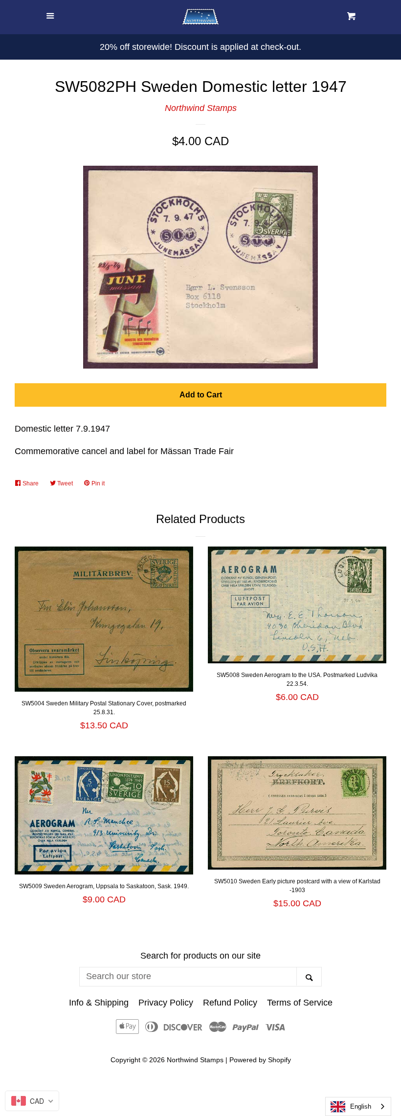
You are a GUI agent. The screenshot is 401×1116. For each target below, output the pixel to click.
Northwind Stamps (201, 108)
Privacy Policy (165, 1002)
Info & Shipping (99, 1002)
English (360, 1106)
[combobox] (358, 1106)
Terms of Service (300, 1002)
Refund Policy (230, 1002)
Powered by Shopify (260, 1060)
